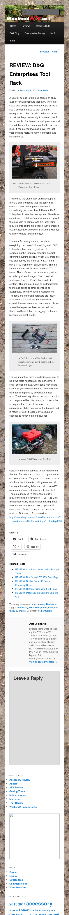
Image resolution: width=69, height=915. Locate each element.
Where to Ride (43, 25)
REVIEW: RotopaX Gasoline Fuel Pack (36, 589)
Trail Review (16, 803)
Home (13, 25)
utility (12, 610)
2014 (22, 904)
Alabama (13, 910)
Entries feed (16, 879)
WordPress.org (17, 887)
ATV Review (16, 787)
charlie (44, 90)
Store (12, 40)
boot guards (49, 910)
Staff (52, 33)
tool (56, 607)
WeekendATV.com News (23, 807)
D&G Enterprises (38, 607)
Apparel (13, 783)
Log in (13, 876)
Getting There (17, 791)
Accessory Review (44, 604)
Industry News (17, 795)
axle (32, 910)
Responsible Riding (35, 33)
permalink (46, 610)
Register (14, 872)
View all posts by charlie (43, 661)
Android (24, 910)
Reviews (26, 25)
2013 (13, 904)
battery (39, 910)
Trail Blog (15, 33)
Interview (14, 799)
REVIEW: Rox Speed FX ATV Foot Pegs (37, 577)
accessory (22, 607)
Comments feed (18, 883)
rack (50, 607)
